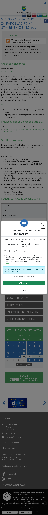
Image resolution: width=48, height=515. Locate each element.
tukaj (8, 263)
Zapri (24, 290)
